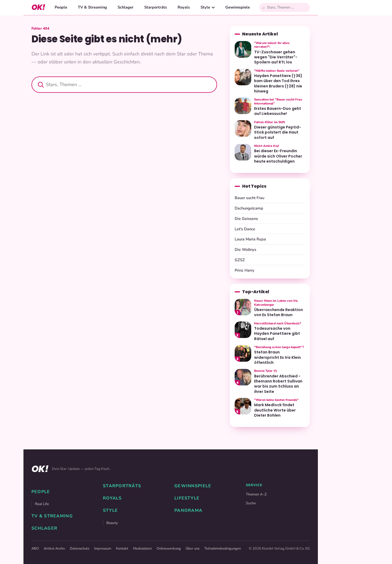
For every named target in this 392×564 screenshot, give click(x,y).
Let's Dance (245, 229)
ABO (35, 548)
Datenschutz (79, 548)
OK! (38, 7)
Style (205, 7)
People (61, 7)
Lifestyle (187, 498)
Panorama (188, 510)
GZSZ (240, 260)
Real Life (42, 503)
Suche (251, 503)
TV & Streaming (92, 7)
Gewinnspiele (237, 7)
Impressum (102, 548)
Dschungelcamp (249, 208)
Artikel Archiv (54, 548)
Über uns (192, 548)
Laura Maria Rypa (250, 239)
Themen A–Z (256, 494)
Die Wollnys (245, 249)
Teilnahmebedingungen (222, 548)
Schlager (126, 7)
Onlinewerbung (169, 548)
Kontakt (122, 548)
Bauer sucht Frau (249, 197)
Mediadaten (142, 548)
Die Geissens (246, 218)
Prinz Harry (244, 270)
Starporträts (155, 7)
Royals (184, 7)
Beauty (112, 522)
